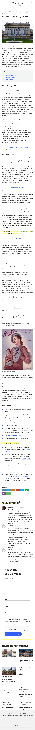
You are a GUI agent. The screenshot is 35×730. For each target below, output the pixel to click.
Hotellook (10, 466)
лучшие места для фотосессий (19, 231)
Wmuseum (17, 3)
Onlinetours (24, 476)
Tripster (24, 458)
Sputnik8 (29, 458)
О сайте (17, 721)
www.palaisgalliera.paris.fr (15, 435)
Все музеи (17, 725)
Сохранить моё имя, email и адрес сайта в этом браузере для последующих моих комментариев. (17, 622)
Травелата (17, 476)
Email (7, 606)
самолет (28, 469)
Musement (29, 449)
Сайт (6, 613)
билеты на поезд (16, 469)
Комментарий (9, 578)
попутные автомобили (11, 471)
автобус (24, 469)
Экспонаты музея (10, 77)
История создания (11, 75)
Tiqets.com (7, 451)
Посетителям (9, 79)
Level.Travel (8, 478)
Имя (6, 599)
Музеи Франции (20, 12)
